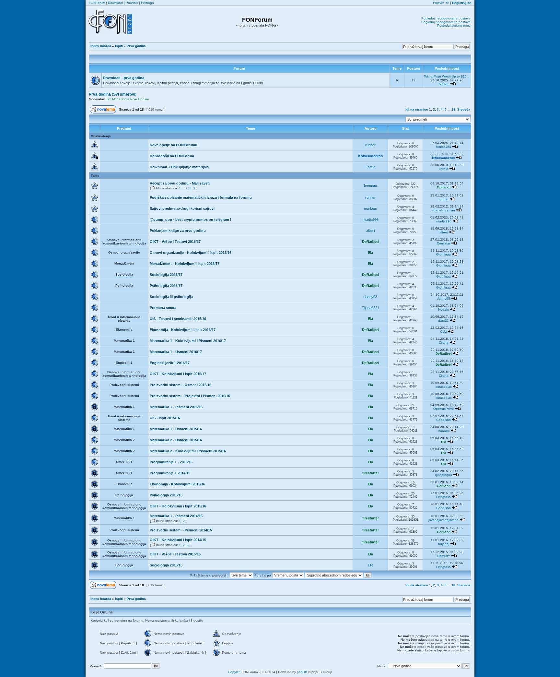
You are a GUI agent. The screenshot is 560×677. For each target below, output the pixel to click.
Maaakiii (443, 431)
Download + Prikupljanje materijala (179, 167)
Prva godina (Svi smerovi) (112, 94)
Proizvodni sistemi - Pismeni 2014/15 (181, 530)
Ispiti (119, 46)
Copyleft (234, 672)
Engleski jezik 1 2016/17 (170, 363)
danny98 (370, 297)
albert (370, 230)
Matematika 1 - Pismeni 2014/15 (176, 516)
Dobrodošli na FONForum (172, 156)
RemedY (443, 556)
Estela (370, 167)
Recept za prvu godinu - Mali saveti (180, 183)
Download (115, 3)
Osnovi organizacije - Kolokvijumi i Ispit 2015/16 (190, 253)
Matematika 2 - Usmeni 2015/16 (176, 440)
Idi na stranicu (416, 109)
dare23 (443, 320)
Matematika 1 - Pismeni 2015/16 (176, 407)
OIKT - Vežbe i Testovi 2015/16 (175, 554)
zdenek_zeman (443, 210)
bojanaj (443, 544)
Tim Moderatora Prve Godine (127, 99)
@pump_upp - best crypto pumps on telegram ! (190, 219)
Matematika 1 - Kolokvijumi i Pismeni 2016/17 (188, 341)
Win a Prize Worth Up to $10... (447, 76)
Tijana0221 (370, 308)
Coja (443, 331)
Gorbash (443, 187)
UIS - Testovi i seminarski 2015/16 (178, 319)
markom (370, 208)
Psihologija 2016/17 (166, 286)
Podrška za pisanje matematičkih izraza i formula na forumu (201, 197)
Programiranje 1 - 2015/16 (171, 462)
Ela (370, 253)
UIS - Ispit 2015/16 (165, 418)
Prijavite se (441, 3)
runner (370, 145)
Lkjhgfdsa (443, 497)
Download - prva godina (123, 78)
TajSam (443, 84)
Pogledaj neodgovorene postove (446, 18)
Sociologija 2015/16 (166, 565)
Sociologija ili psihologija (171, 297)
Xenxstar (443, 243)
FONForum (97, 3)
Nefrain (443, 309)
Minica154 (443, 146)
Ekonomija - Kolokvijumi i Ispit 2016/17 (183, 330)
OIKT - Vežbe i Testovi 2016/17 (175, 241)
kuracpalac (444, 386)
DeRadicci (370, 241)
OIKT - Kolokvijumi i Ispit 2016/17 (178, 374)
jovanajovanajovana (443, 520)
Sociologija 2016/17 (166, 275)
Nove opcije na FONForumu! (174, 145)
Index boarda (100, 46)
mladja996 (371, 219)
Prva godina (136, 46)
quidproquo (443, 475)
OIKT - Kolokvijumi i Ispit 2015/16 (178, 506)
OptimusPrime (443, 408)
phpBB (302, 672)
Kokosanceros (370, 156)
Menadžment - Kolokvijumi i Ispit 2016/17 (184, 264)
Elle (370, 565)
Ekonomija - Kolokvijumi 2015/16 (177, 484)
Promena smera (163, 308)
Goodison (443, 420)
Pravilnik (132, 3)
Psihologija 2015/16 (166, 495)
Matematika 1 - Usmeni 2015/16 (176, 429)
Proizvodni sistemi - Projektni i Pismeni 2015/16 (190, 396)
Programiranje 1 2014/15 (170, 473)
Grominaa (443, 254)
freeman (370, 185)
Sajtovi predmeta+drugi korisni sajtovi (182, 208)
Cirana (444, 342)
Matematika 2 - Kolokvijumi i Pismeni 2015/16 (188, 451)
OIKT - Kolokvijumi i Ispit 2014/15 (178, 540)
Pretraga (147, 3)
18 (453, 109)
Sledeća (463, 109)
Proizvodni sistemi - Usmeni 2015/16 (180, 385)
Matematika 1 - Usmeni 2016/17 (176, 352)
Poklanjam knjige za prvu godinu (178, 230)
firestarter (370, 473)
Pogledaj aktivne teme (454, 25)
